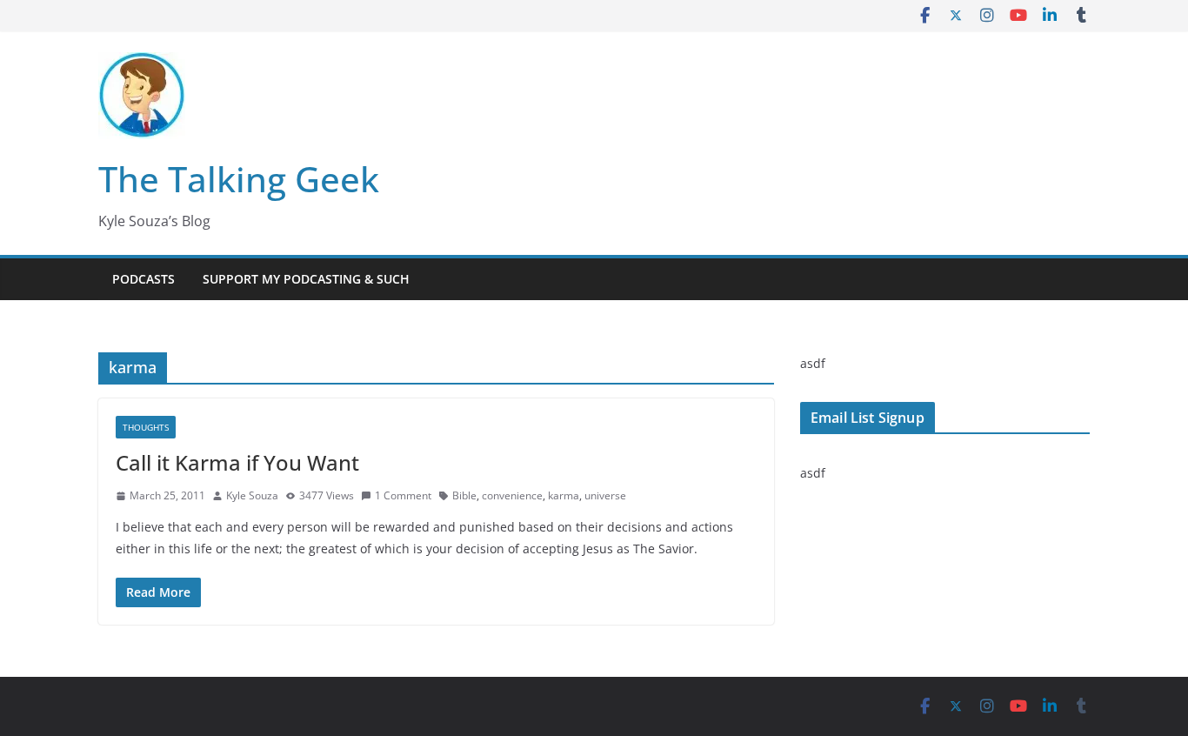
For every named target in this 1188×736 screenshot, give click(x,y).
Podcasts (143, 279)
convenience (512, 495)
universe (605, 495)
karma (563, 495)
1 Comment (403, 495)
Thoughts (146, 427)
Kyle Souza (252, 495)
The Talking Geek (238, 179)
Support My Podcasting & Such (306, 279)
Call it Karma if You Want (237, 462)
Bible (464, 495)
